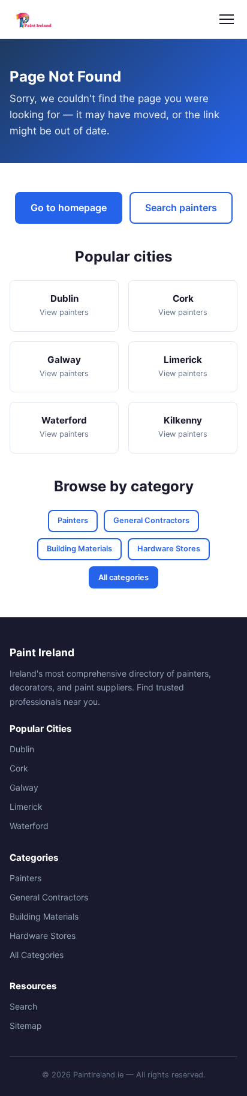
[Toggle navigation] (226, 19)
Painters (73, 520)
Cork (19, 768)
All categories (123, 577)
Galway (24, 787)
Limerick (26, 806)
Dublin (22, 749)
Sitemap (26, 1025)
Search (23, 1006)
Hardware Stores (168, 548)
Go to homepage (69, 208)
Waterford (29, 826)
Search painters (181, 208)
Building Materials (79, 548)
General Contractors (151, 520)
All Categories (37, 955)
